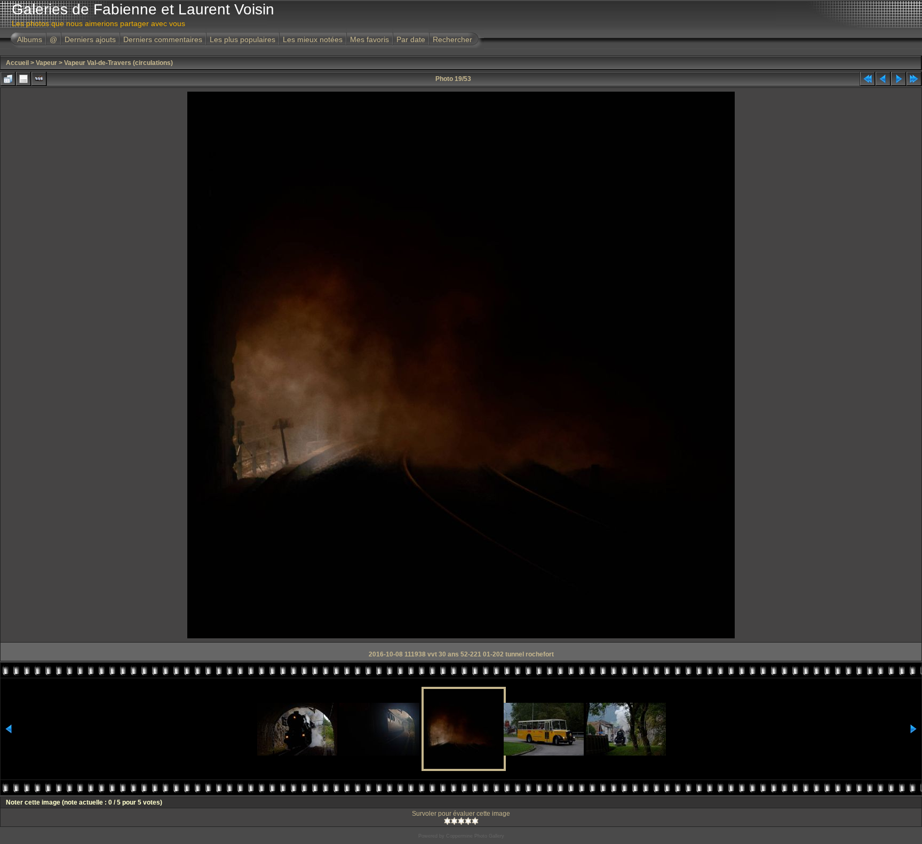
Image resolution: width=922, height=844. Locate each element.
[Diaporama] (38, 79)
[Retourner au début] (867, 79)
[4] (468, 821)
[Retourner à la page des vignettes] (8, 79)
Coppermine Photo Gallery (475, 836)
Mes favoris (369, 39)
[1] (447, 821)
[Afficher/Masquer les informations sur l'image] (23, 79)
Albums (29, 39)
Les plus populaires (242, 39)
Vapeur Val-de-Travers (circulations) (118, 63)
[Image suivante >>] (898, 79)
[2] (454, 821)
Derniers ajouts (90, 39)
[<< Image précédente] (883, 79)
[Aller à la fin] (914, 79)
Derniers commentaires (162, 39)
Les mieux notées (313, 39)
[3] (461, 821)
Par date (410, 39)
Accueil (17, 63)
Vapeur (46, 63)
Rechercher (452, 39)
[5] (475, 821)
